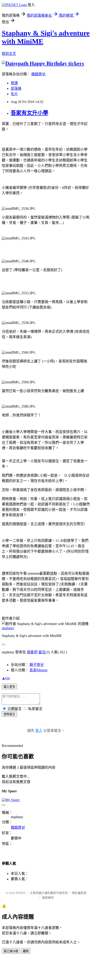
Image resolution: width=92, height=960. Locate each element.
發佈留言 (9, 714)
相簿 (14, 83)
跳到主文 (9, 54)
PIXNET (21, 893)
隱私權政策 (79, 893)
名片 (14, 94)
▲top (6, 678)
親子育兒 (36, 665)
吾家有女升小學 (29, 113)
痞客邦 (32, 652)
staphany (8, 628)
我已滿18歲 (11, 951)
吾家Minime (38, 670)
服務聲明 (48, 897)
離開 (26, 951)
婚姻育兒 (38, 74)
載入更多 (9, 686)
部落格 (16, 88)
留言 (42, 652)
